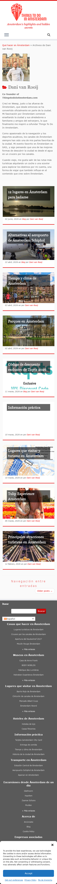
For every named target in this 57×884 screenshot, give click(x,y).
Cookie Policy (28, 831)
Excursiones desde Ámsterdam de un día (28, 784)
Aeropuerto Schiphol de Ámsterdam (28, 770)
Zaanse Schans (28, 800)
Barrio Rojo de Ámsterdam (28, 691)
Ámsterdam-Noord (28, 706)
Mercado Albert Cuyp (28, 701)
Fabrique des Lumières (28, 670)
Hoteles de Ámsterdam (28, 718)
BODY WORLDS (28, 665)
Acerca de (28, 816)
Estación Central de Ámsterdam (28, 765)
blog (24, 219)
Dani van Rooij (36, 219)
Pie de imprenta (45, 880)
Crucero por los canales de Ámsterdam (28, 634)
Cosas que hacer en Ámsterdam (28, 624)
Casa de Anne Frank (28, 660)
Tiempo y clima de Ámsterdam (28, 749)
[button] (52, 844)
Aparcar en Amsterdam (28, 775)
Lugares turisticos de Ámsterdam (28, 629)
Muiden (28, 805)
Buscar (41, 611)
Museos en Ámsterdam (28, 655)
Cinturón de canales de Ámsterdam (28, 696)
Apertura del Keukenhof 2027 (28, 639)
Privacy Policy (30, 880)
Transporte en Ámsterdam (28, 759)
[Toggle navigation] (6, 36)
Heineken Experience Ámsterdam (29, 675)
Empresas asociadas (28, 837)
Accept (28, 873)
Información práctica (28, 734)
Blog (28, 827)
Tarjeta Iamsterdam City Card (28, 740)
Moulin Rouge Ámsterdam (28, 644)
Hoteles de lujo (28, 724)
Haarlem (28, 796)
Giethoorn (28, 791)
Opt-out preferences (14, 880)
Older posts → (44, 591)
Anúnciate (28, 822)
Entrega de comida (28, 745)
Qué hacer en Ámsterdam (16, 45)
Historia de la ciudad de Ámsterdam (29, 754)
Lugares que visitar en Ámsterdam (28, 686)
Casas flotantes (28, 729)
